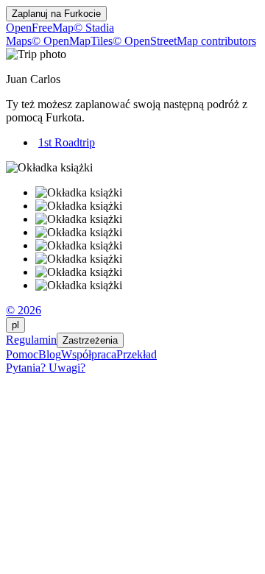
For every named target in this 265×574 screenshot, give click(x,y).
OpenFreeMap (40, 27)
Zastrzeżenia (90, 340)
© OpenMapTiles (72, 41)
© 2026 (23, 310)
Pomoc (22, 354)
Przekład (136, 354)
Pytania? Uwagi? (45, 367)
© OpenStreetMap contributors (184, 41)
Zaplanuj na (56, 13)
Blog (49, 354)
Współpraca (88, 354)
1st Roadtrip (66, 142)
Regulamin (31, 339)
